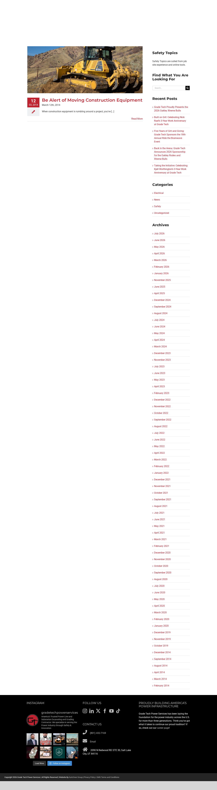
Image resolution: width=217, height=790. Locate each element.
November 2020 (162, 559)
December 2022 (162, 399)
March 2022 (160, 459)
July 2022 (159, 433)
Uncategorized (161, 213)
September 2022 (162, 419)
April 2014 (159, 672)
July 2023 (159, 366)
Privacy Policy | (90, 777)
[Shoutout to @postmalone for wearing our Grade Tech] (32, 752)
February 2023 (161, 393)
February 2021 (161, 546)
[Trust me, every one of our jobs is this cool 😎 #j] (59, 739)
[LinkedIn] (91, 711)
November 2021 (162, 486)
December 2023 (162, 353)
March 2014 (160, 679)
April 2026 (159, 253)
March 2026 (160, 260)
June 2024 (159, 326)
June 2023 (159, 373)
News (157, 199)
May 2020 (159, 599)
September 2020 (162, 572)
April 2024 (159, 339)
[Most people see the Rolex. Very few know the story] (72, 752)
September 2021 (162, 499)
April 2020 (159, 605)
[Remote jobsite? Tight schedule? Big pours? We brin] (46, 739)
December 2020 (162, 552)
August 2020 (160, 579)
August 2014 (160, 665)
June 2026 (159, 240)
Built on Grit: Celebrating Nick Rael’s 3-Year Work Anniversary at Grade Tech (170, 121)
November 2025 (162, 280)
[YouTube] (111, 711)
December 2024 (162, 300)
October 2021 (161, 492)
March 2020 (160, 612)
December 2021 (162, 479)
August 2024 (160, 313)
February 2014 (161, 685)
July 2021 (159, 512)
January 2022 (161, 472)
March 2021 (160, 539)
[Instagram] (85, 711)
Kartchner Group (76, 777)
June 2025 (159, 286)
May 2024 (159, 333)
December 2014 (162, 652)
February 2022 (161, 466)
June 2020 (159, 592)
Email (93, 741)
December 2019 (162, 632)
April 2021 (159, 532)
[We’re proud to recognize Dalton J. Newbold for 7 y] (32, 739)
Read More (137, 118)
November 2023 (162, 359)
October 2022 (161, 413)
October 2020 (161, 566)
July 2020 (159, 585)
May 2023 (159, 379)
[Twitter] (98, 711)
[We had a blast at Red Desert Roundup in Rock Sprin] (72, 739)
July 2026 (159, 233)
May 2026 (159, 246)
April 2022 (159, 453)
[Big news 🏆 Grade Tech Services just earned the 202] (59, 752)
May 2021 (159, 526)
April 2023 (159, 386)
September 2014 (162, 659)
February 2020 (161, 619)
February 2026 (161, 266)
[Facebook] (105, 711)
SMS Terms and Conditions (108, 777)
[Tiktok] (118, 711)
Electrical (159, 193)
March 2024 (160, 346)
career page (163, 727)
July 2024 (159, 320)
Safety (157, 206)
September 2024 (162, 306)
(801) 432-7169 (98, 733)
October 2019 (161, 645)
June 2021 (159, 519)
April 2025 (159, 293)
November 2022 (162, 406)
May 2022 (159, 446)
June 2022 (159, 439)
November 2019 (162, 639)
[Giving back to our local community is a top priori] (46, 752)
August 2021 (160, 506)
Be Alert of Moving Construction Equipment (92, 100)
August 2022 (160, 426)
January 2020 (161, 625)
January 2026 (161, 273)
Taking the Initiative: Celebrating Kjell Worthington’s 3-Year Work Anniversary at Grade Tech (170, 169)
